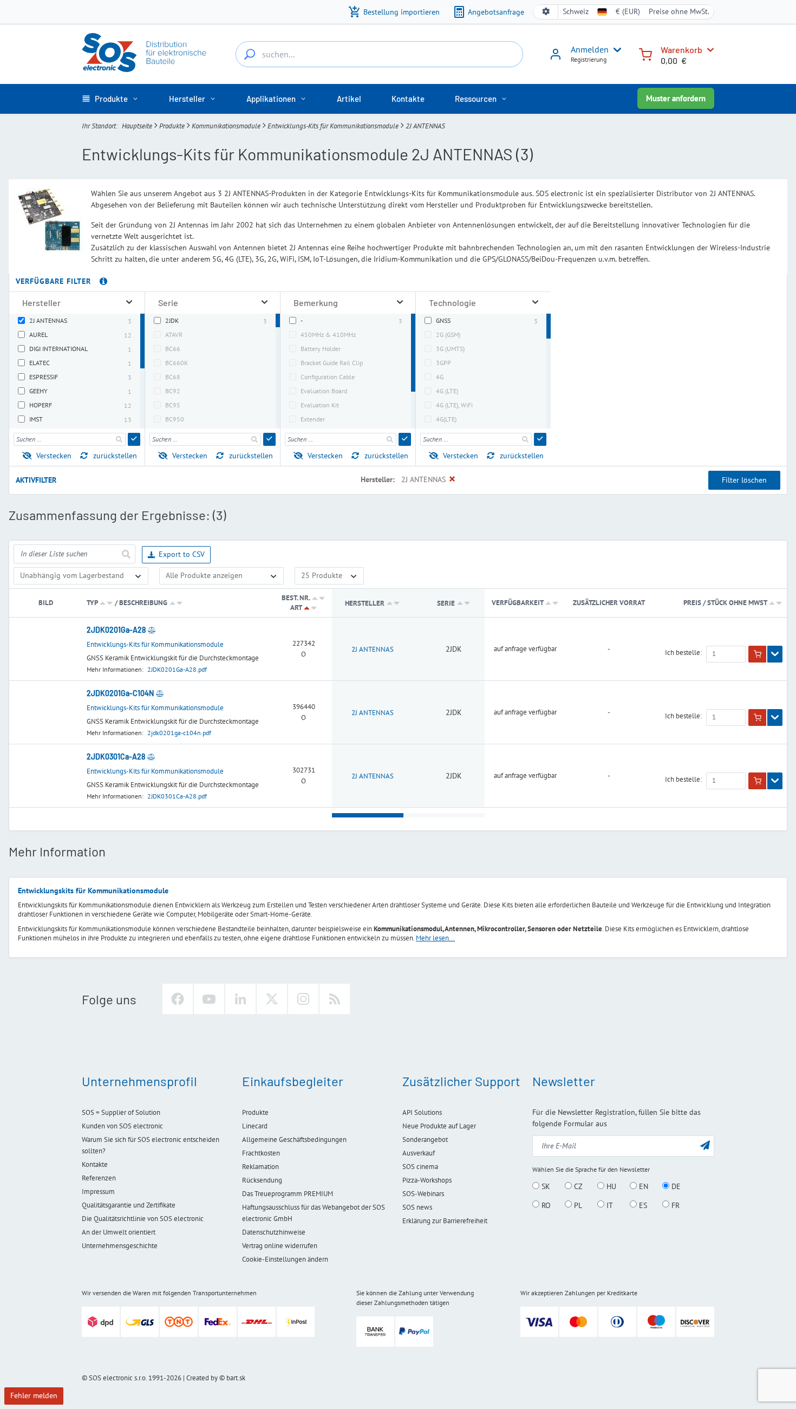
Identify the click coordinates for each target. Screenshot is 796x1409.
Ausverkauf (418, 1153)
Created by (202, 1377)
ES (642, 1205)
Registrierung (588, 59)
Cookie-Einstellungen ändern (285, 1259)
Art (296, 607)
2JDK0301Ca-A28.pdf (177, 796)
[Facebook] (177, 999)
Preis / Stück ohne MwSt (725, 602)
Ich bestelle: (683, 652)
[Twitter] (272, 999)
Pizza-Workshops (427, 1180)
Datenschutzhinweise (273, 1232)
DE (675, 1186)
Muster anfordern (676, 98)
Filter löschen (744, 480)
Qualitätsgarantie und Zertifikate (128, 1205)
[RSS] (334, 999)
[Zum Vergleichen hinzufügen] (151, 630)
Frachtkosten (261, 1153)
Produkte (172, 126)
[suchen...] (249, 54)
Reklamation (260, 1166)
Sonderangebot (425, 1139)
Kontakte (95, 1164)
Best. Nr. (296, 597)
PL (577, 1205)
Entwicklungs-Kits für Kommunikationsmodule (333, 126)
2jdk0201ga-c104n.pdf (179, 733)
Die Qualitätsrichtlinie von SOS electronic (143, 1218)
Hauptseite (137, 126)
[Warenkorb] (645, 53)
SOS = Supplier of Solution (121, 1112)
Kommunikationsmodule (226, 126)
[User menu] (615, 50)
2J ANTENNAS (372, 649)
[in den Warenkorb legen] (757, 654)
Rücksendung (262, 1180)
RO (545, 1205)
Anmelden (590, 49)
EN (642, 1186)
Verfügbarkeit (517, 602)
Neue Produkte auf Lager (439, 1126)
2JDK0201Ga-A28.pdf (177, 669)
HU (610, 1186)
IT (608, 1205)
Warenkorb (681, 49)
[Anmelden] (555, 58)
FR (674, 1205)
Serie (446, 603)
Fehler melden (33, 1395)
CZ (577, 1186)
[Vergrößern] (129, 302)
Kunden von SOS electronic (122, 1126)
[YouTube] (209, 999)
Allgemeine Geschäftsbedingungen (294, 1139)
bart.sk (235, 1377)
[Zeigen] (774, 654)
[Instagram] (303, 999)
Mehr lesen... (435, 938)
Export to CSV (182, 554)
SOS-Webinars (423, 1193)
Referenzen (99, 1178)
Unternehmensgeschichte (120, 1245)
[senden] (134, 439)
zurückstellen (115, 455)
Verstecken (53, 455)
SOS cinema (420, 1166)
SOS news (417, 1207)
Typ (92, 602)
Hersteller (364, 603)
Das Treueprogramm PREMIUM (287, 1193)
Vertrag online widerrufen (279, 1245)
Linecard (254, 1126)
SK (544, 1186)
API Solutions (422, 1112)
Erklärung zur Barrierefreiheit (444, 1220)
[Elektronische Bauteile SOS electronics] (145, 52)
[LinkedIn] (240, 999)
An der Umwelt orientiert (118, 1232)
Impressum (98, 1191)
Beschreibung (143, 602)
